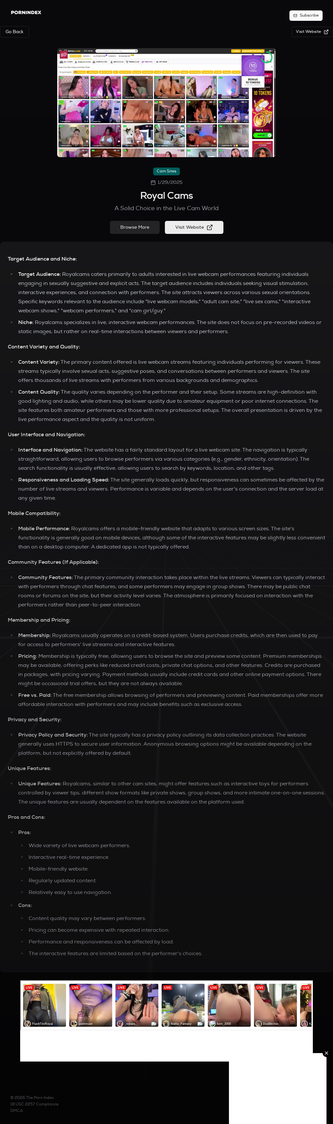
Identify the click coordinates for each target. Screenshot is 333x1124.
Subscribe (309, 15)
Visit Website (189, 227)
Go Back (14, 31)
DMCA (16, 1110)
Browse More (134, 227)
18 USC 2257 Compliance (34, 1104)
